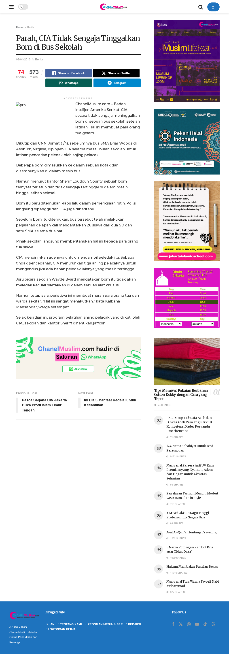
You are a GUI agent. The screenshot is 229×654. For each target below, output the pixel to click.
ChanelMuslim (18, 632)
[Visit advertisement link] (78, 358)
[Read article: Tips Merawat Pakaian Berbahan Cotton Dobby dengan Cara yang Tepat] (187, 361)
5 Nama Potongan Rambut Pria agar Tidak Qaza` (189, 549)
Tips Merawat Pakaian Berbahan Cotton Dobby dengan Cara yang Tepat (181, 394)
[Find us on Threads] (213, 624)
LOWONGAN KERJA (62, 629)
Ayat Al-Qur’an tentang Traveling (191, 532)
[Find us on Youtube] (197, 624)
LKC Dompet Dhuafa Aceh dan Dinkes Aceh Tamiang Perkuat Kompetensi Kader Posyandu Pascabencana (189, 424)
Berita (30, 27)
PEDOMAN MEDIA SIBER (105, 624)
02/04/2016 (23, 59)
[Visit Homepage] (113, 6)
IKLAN (50, 624)
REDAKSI (134, 624)
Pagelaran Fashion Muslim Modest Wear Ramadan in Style (192, 495)
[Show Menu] (11, 6)
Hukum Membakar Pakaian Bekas (192, 567)
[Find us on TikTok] (205, 624)
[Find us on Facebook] (173, 624)
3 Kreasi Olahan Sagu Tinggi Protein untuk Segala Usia (187, 515)
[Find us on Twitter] (181, 624)
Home (19, 27)
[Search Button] (200, 6)
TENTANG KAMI (71, 624)
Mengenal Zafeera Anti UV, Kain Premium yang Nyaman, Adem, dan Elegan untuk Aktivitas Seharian (190, 472)
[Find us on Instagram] (189, 624)
